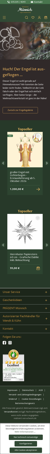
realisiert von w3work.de (25, 418)
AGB (41, 390)
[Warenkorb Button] (38, 268)
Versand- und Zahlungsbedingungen (25, 395)
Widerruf (13, 399)
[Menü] (4, 17)
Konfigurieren (25, 443)
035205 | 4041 (18, 2)
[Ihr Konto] (39, 17)
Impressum (12, 390)
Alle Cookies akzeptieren (26, 450)
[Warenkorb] (46, 17)
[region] (25, 163)
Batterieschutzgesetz (25, 403)
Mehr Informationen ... (25, 432)
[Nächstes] (47, 163)
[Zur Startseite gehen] (25, 9)
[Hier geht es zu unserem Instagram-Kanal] (10, 344)
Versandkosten (11, 412)
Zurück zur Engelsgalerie (20, 110)
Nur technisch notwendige (26, 437)
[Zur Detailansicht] (38, 189)
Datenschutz (28, 390)
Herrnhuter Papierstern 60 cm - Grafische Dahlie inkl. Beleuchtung (24, 257)
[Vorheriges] (3, 163)
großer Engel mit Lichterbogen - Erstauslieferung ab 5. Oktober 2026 (22, 177)
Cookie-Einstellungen (31, 399)
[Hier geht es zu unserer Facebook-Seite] (4, 344)
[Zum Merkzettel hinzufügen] (37, 136)
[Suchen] (26, 17)
